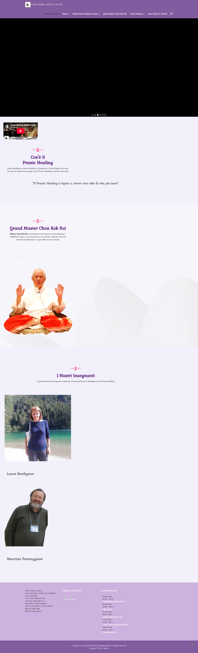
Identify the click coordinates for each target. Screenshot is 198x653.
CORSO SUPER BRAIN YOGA (112, 617)
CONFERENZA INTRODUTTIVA (113, 601)
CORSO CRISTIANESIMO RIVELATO (115, 625)
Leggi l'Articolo (19, 256)
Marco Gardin (104, 648)
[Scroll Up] (192, 644)
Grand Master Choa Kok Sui (115, 13)
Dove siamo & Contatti (157, 13)
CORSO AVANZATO (109, 632)
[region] (99, 63)
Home (64, 13)
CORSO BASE (107, 609)
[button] (93, 115)
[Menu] (171, 13)
